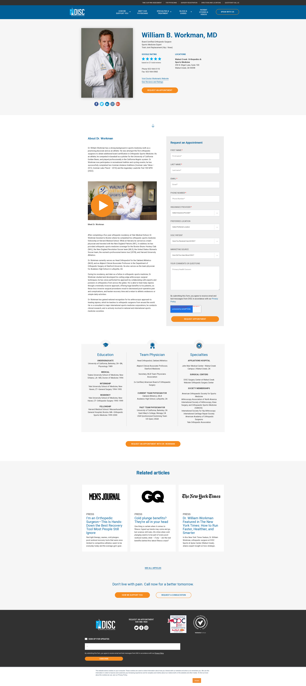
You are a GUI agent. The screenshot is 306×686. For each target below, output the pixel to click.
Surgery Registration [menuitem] (189, 3)
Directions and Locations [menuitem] (211, 3)
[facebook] (96, 104)
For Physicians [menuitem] (171, 3)
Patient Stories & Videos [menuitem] (203, 12)
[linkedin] (107, 104)
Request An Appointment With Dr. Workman (153, 444)
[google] (117, 104)
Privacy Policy (159, 653)
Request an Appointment (159, 90)
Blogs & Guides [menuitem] (183, 12)
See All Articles (153, 568)
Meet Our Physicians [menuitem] (142, 12)
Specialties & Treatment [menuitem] (163, 12)
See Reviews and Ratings (152, 82)
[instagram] (112, 104)
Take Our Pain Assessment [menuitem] (152, 3)
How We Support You (132, 595)
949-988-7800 (141, 622)
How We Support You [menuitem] (122, 12)
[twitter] (101, 104)
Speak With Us (227, 12)
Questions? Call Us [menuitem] (232, 3)
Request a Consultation (173, 595)
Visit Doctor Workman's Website (155, 78)
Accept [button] (197, 680)
